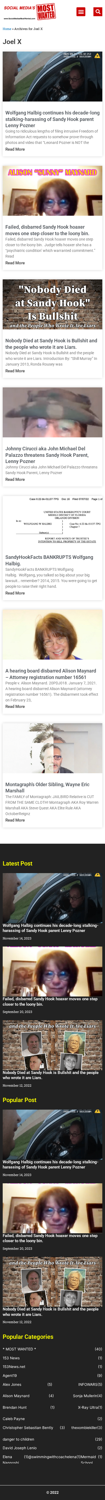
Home (7, 29)
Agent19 (10, 1375)
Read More (15, 149)
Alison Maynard (16, 1396)
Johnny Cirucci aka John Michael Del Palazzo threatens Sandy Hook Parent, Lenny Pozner (47, 455)
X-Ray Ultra (88, 1407)
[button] (80, 11)
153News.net (14, 1366)
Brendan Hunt (15, 1407)
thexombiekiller (84, 1427)
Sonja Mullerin (85, 1396)
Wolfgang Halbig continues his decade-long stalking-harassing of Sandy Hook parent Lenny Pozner (52, 119)
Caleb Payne (14, 1419)
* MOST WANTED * (19, 1349)
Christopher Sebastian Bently (28, 1427)
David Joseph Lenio (20, 1448)
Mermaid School (88, 1460)
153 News (11, 1358)
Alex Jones (12, 1384)
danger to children (18, 1439)
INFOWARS (87, 1384)
